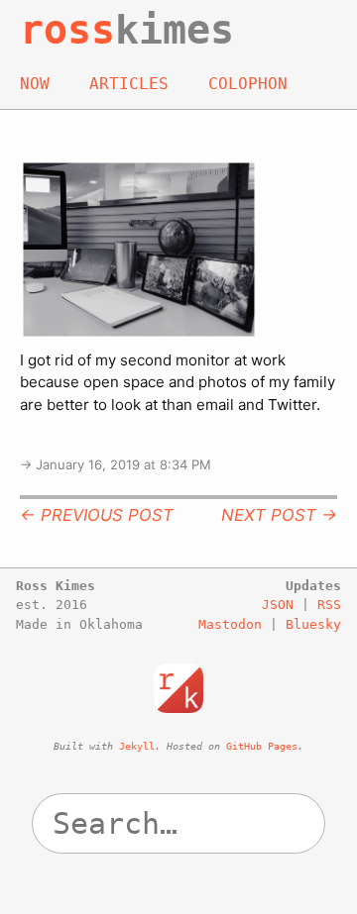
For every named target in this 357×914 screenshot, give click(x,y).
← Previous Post (97, 515)
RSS (329, 604)
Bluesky (313, 624)
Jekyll (137, 746)
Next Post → (279, 515)
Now (35, 83)
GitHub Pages (262, 746)
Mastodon (230, 624)
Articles (129, 83)
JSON (278, 604)
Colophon (248, 83)
